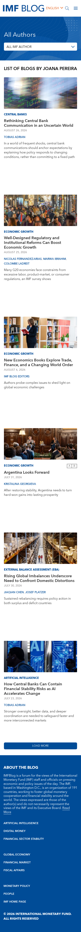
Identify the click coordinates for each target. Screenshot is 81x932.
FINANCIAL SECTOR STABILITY (24, 839)
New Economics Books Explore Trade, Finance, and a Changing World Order (38, 362)
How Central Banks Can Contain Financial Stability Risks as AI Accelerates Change (33, 689)
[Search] (67, 8)
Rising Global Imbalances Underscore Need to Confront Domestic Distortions (39, 578)
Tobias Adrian (14, 137)
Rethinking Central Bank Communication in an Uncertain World (38, 123)
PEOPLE (9, 894)
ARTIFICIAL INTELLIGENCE (21, 823)
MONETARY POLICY (17, 886)
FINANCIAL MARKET (17, 863)
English (52, 8)
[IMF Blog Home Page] (23, 8)
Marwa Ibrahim (54, 259)
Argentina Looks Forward (27, 472)
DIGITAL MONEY (15, 831)
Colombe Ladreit (16, 263)
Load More (40, 745)
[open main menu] (75, 8)
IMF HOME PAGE (15, 902)
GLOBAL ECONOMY (17, 855)
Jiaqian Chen (14, 592)
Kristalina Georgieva (20, 484)
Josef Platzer (35, 592)
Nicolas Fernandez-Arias (23, 259)
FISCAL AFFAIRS (14, 870)
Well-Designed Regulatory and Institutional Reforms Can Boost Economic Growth (32, 243)
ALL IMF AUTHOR (19, 47)
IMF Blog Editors (16, 376)
